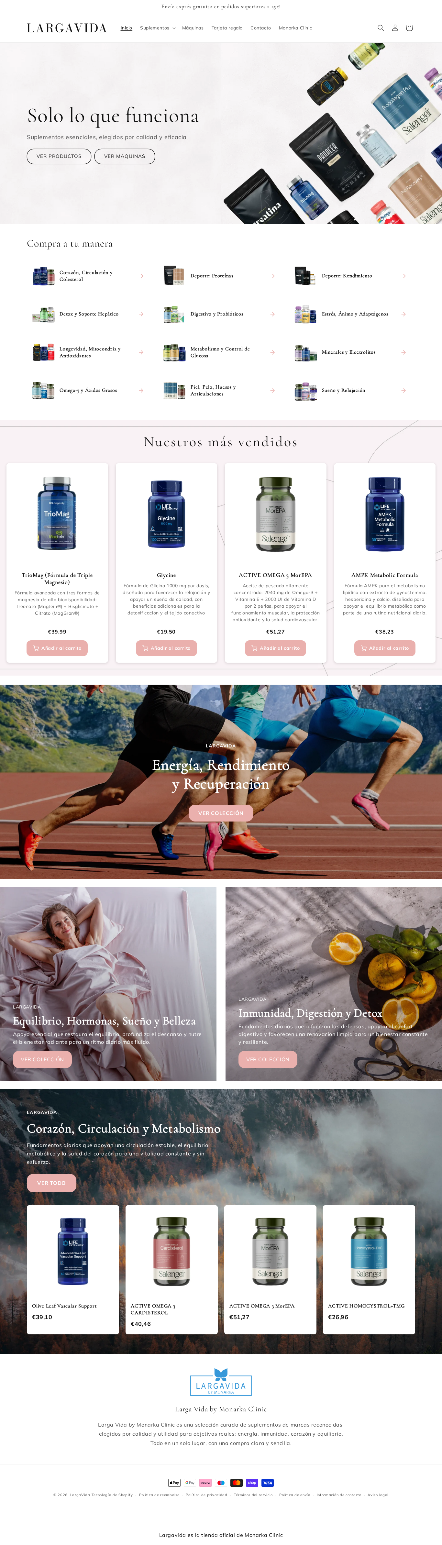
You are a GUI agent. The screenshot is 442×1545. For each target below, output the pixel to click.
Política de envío (294, 1495)
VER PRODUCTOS (59, 156)
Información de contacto (339, 1495)
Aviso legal (378, 1495)
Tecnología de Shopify (112, 1495)
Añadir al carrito (61, 648)
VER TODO (51, 1183)
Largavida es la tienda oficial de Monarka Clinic (221, 1535)
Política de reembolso (159, 1495)
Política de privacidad (206, 1495)
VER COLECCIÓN (221, 813)
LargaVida (80, 1495)
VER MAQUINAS (124, 156)
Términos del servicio (253, 1495)
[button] (157, 28)
